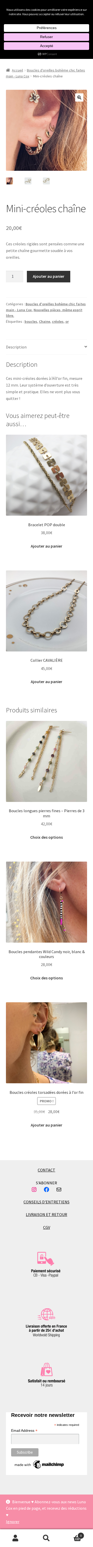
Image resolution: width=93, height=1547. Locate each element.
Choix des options (46, 837)
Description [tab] (16, 347)
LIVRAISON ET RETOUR (46, 1214)
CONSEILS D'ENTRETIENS (46, 1201)
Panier (72, 1533)
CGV (46, 1227)
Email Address (24, 1430)
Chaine (44, 321)
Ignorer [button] (12, 1521)
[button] (79, 97)
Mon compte (15, 1538)
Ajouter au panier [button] (46, 546)
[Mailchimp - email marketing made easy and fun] (39, 1464)
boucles (31, 321)
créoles (58, 321)
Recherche (46, 1538)
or (67, 321)
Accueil (17, 70)
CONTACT (46, 1170)
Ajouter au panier (48, 276)
